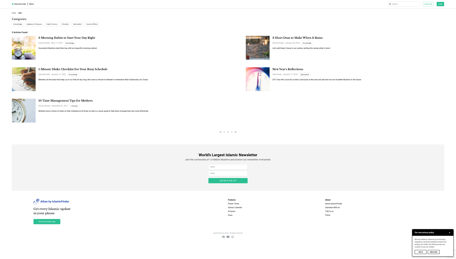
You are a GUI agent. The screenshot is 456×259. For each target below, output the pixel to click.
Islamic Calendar (235, 207)
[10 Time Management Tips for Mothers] (25, 111)
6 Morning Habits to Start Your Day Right (66, 37)
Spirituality (77, 24)
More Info (433, 252)
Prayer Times (233, 204)
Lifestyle (65, 24)
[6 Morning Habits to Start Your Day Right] (25, 48)
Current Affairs (92, 24)
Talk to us (329, 211)
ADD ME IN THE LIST (228, 181)
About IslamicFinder (333, 204)
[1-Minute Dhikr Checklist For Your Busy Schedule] (25, 79)
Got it (421, 252)
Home (14, 13)
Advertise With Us (332, 207)
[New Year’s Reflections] (259, 79)
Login (440, 4)
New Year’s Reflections (287, 69)
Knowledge (17, 24)
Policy (327, 215)
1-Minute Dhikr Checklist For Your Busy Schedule (72, 69)
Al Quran (231, 211)
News (31, 4)
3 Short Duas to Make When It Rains (297, 37)
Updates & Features (34, 24)
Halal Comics (52, 24)
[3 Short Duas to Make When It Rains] (259, 48)
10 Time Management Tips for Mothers (65, 100)
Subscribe (428, 4)
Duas (230, 215)
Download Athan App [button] (47, 222)
